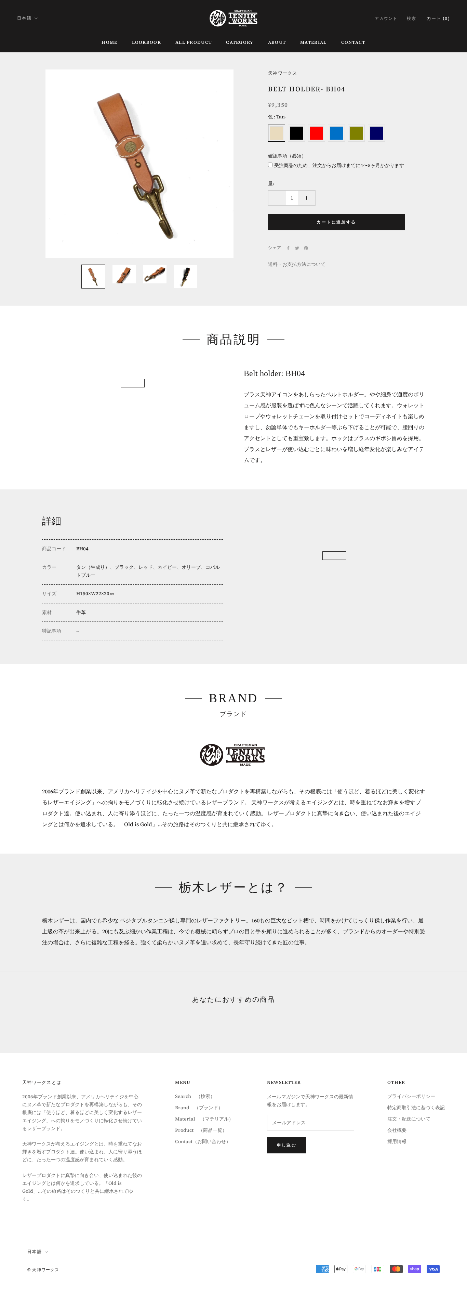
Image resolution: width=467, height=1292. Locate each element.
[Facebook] (288, 248)
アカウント (386, 18)
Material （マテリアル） (204, 1118)
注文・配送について (408, 1118)
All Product (193, 42)
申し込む (287, 1145)
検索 (411, 18)
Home (109, 42)
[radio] (276, 133)
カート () (438, 18)
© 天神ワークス (43, 1269)
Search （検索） (195, 1096)
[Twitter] (297, 248)
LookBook (146, 42)
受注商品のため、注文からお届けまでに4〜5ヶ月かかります (339, 165)
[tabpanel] (132, 368)
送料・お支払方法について (296, 264)
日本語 (24, 18)
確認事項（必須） (287, 155)
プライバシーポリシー (411, 1096)
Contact (353, 42)
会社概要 (396, 1130)
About (277, 42)
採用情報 (396, 1141)
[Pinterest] (306, 248)
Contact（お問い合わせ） (203, 1141)
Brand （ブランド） (199, 1107)
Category (239, 42)
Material (313, 42)
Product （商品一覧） (201, 1130)
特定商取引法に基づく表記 (416, 1107)
